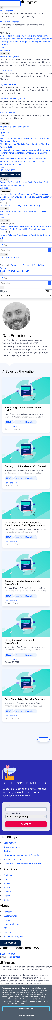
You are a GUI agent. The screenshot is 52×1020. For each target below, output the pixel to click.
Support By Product (9, 182)
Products (5, 123)
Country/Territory (12, 813)
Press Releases (24, 235)
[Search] (1, 240)
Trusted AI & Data (8, 126)
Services (4, 188)
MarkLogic (5, 138)
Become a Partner (21, 211)
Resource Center (17, 194)
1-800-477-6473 (7, 271)
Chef (10, 150)
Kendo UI (36, 144)
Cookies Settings (26, 1015)
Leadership (23, 226)
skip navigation (10, 3)
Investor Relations (8, 235)
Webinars (37, 194)
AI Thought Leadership (10, 22)
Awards (7, 920)
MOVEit (9, 147)
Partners (4, 208)
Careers (46, 235)
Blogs (32, 197)
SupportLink (16, 265)
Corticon (35, 138)
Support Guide (6, 185)
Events (39, 197)
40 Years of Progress (13, 936)
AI (2, 7)
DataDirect (26, 138)
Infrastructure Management (12, 98)
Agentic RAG (19, 36)
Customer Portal (26, 182)
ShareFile (45, 144)
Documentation (7, 197)
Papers (29, 194)
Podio (2, 147)
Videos (45, 194)
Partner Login (36, 211)
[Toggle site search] (1, 273)
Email (8, 806)
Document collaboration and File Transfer (25, 161)
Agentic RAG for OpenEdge (12, 38)
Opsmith (4, 46)
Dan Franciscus (11, 427)
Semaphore (15, 138)
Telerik (29, 144)
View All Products (10, 174)
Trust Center (37, 235)
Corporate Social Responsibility (14, 229)
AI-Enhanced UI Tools (10, 158)
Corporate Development (40, 226)
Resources (5, 191)
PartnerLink (28, 265)
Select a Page (8, 296)
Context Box (46, 38)
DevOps (3, 150)
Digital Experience (8, 84)
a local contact (13, 957)
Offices (3, 238)
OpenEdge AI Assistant (10, 41)
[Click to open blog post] (26, 390)
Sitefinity (21, 144)
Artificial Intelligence (9, 56)
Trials (6, 879)
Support (4, 179)
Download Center (42, 182)
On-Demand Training (31, 205)
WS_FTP (11, 170)
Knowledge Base (22, 197)
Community (19, 185)
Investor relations (11, 924)
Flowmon (4, 153)
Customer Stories (11, 916)
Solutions (5, 53)
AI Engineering (6, 50)
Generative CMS (32, 38)
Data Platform (6, 36)
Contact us (10, 943)
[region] (26, 1002)
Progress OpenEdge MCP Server (36, 41)
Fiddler (39, 158)
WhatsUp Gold (32, 153)
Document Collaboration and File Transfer (23, 863)
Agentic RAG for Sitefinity (36, 36)
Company (5, 220)
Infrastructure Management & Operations (31, 150)
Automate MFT (11, 166)
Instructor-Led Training (10, 205)
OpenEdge (13, 141)
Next (43, 739)
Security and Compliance (25, 422)
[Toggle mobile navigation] (2, 287)
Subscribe (26, 824)
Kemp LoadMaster (17, 153)
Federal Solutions (8, 112)
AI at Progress (6, 10)
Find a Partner (6, 211)
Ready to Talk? (22, 271)
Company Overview (9, 226)
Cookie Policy (25, 999)
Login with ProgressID (10, 257)
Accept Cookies (26, 1009)
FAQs (9, 199)
